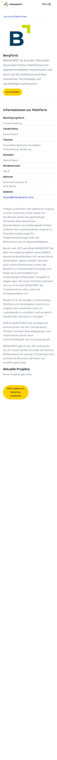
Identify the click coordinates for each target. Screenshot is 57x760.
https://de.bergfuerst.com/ (18, 197)
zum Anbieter (13, 92)
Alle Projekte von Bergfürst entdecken (15, 392)
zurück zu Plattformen (15, 16)
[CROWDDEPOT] (13, 4)
